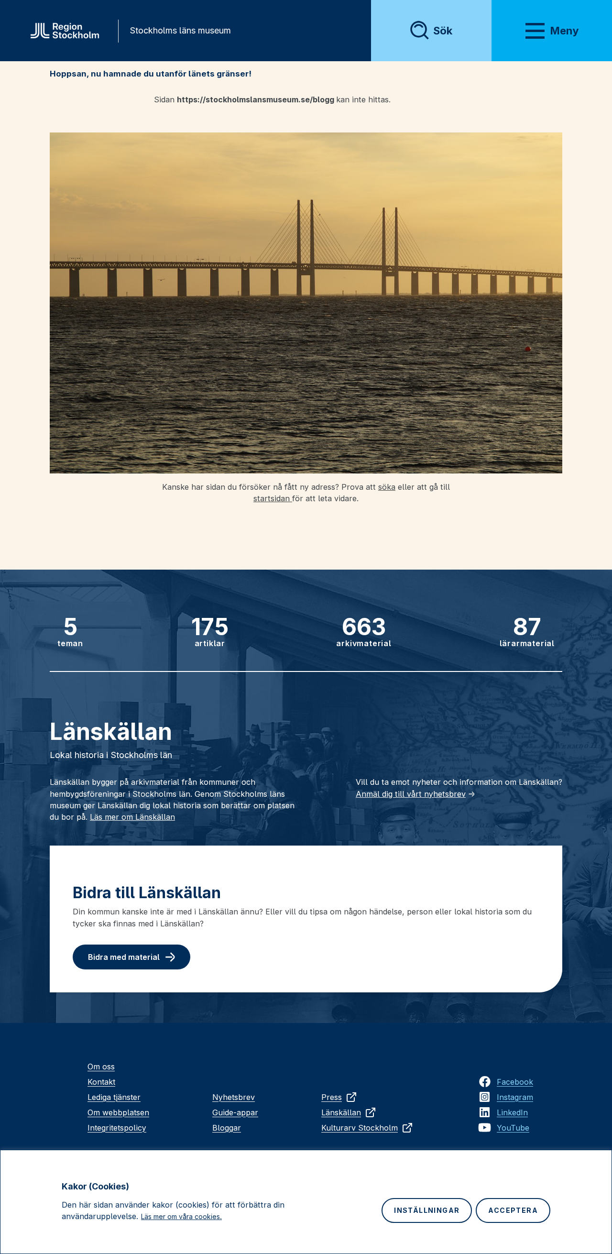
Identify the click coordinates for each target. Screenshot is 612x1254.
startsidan (272, 498)
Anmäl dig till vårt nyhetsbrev (411, 794)
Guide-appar (235, 1112)
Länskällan (341, 1112)
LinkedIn (512, 1112)
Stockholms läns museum (180, 30)
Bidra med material (124, 957)
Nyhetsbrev (233, 1097)
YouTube (513, 1128)
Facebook (515, 1082)
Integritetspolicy (116, 1128)
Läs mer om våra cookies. (181, 1216)
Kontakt (101, 1082)
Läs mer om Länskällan (132, 817)
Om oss (101, 1066)
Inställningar (426, 1210)
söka (386, 487)
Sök (442, 30)
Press (331, 1097)
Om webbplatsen (118, 1112)
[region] (306, 1202)
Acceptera (513, 1210)
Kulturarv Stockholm (359, 1128)
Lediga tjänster (114, 1097)
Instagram (515, 1097)
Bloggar (226, 1128)
